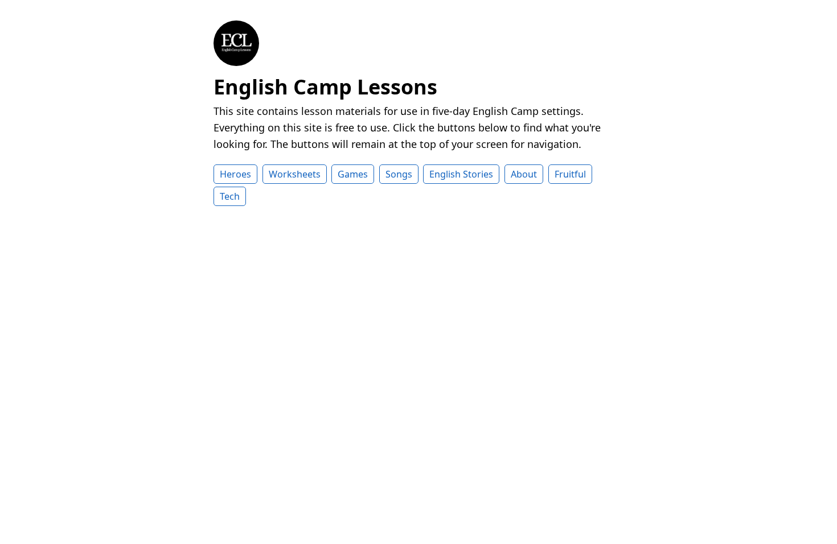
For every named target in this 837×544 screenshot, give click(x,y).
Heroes (235, 174)
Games (353, 174)
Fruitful (570, 174)
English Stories (461, 174)
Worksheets (295, 174)
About (524, 174)
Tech (230, 196)
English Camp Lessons (325, 87)
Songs (398, 174)
